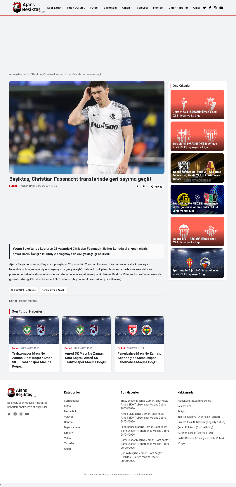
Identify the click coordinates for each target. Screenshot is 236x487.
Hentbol (158, 7)
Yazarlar (69, 443)
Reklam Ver (184, 406)
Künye (181, 443)
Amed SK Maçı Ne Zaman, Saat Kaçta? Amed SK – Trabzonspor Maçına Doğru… (87, 357)
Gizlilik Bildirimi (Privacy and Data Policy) (201, 438)
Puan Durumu (76, 7)
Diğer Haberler (178, 7)
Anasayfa (15, 74)
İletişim (182, 411)
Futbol (94, 7)
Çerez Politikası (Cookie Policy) (195, 427)
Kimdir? (127, 7)
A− (137, 186)
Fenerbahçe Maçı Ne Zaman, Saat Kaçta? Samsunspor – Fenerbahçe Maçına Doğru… (139, 357)
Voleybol (142, 7)
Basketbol (110, 7)
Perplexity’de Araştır (54, 290)
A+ (144, 186)
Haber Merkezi (28, 301)
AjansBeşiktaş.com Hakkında (194, 400)
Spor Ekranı (54, 7)
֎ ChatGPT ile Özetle (23, 290)
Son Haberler (71, 400)
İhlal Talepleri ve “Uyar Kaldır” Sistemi (199, 416)
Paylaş (158, 186)
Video (67, 438)
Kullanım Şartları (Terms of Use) (196, 432)
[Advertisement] (118, 44)
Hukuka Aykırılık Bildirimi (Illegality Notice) (201, 422)
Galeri (197, 7)
